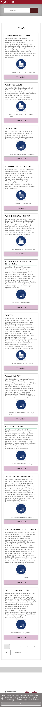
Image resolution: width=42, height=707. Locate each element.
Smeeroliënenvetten (11, 92)
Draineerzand (9, 52)
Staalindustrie (9, 326)
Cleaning (27, 92)
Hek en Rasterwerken (12, 341)
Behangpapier (25, 228)
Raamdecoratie (10, 339)
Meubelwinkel (25, 551)
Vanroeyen (28, 230)
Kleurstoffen (27, 223)
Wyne (23, 555)
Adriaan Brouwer (23, 390)
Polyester (15, 381)
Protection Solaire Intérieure (23, 185)
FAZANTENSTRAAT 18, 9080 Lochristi (22, 303)
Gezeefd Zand (29, 55)
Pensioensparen (22, 272)
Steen (20, 379)
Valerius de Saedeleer (25, 394)
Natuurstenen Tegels (23, 614)
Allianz (31, 496)
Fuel (15, 90)
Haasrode (8, 42)
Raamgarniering (10, 230)
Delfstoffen (8, 133)
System (7, 94)
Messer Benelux (10, 445)
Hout (6, 131)
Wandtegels (30, 603)
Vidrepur (25, 606)
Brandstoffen (21, 133)
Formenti (18, 547)
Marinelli (17, 553)
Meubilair (19, 542)
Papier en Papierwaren (26, 177)
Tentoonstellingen (11, 383)
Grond (26, 40)
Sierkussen (8, 232)
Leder (23, 536)
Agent (30, 432)
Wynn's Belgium (13, 85)
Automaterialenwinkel (26, 99)
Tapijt (24, 173)
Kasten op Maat (29, 546)
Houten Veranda (26, 553)
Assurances (8, 271)
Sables (7, 46)
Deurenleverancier (27, 348)
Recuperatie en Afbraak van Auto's (16, 186)
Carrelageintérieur (23, 610)
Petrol (28, 94)
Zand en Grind (20, 42)
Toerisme (31, 379)
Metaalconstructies (11, 328)
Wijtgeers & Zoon (14, 427)
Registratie (21, 434)
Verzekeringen (26, 267)
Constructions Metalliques (18, 344)
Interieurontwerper (11, 170)
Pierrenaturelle (22, 601)
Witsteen (8, 603)
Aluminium (30, 329)
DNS (6, 437)
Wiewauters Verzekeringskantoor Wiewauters (16, 501)
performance (14, 94)
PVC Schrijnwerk (26, 346)
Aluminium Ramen (21, 333)
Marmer (25, 379)
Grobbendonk (9, 282)
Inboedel (24, 276)
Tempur (16, 546)
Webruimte (29, 435)
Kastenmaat (31, 542)
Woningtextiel (22, 170)
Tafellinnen (8, 183)
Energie (25, 38)
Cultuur (11, 379)
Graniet (22, 595)
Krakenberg (9, 50)
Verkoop (8, 223)
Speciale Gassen (19, 443)
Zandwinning (22, 46)
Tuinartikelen (27, 534)
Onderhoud (30, 170)
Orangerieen (29, 555)
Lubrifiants (26, 95)
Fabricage (13, 593)
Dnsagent (27, 437)
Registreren (29, 434)
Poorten (30, 322)
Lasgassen (15, 439)
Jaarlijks (10, 392)
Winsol (9, 315)
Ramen (17, 326)
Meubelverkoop (19, 562)
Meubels (20, 533)
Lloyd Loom (24, 183)
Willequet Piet (13, 376)
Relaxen (13, 544)
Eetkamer (24, 547)
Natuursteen (9, 599)
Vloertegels (31, 601)
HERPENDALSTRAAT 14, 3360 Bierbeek (22, 72)
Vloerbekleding (10, 181)
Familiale (8, 491)
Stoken (14, 135)
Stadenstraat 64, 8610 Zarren (23, 578)
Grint (20, 44)
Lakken (33, 599)
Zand (13, 42)
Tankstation (20, 437)
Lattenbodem (9, 546)
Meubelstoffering (10, 175)
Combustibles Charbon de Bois (19, 449)
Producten (21, 90)
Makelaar (26, 483)
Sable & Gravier (19, 52)
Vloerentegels (17, 606)
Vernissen (23, 599)
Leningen (19, 269)
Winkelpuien (19, 339)
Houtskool (22, 137)
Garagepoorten (26, 331)
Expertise (8, 272)
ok (21, 704)
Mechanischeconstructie (23, 324)
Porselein (8, 381)
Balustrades (9, 337)
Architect (26, 533)
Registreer (8, 439)
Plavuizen (23, 603)
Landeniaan (25, 50)
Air (31, 92)
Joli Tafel (8, 561)
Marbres (20, 604)
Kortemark (8, 551)
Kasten (31, 540)
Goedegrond (17, 50)
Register (14, 434)
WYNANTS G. (11, 128)
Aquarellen (8, 386)
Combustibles (21, 435)
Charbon (8, 435)
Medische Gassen (29, 443)
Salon (24, 542)
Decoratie (15, 171)
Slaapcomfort (15, 540)
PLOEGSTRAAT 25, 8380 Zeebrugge (22, 464)
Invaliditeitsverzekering (25, 278)
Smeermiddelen (30, 90)
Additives (33, 94)
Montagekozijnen (19, 335)
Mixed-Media (18, 392)
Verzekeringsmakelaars (22, 479)
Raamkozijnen (9, 333)
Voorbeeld (21, 77)
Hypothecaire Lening (12, 287)
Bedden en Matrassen (12, 557)
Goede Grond (9, 55)
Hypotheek (30, 487)
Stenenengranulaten (11, 44)
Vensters (16, 337)
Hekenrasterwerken (21, 318)
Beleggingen (17, 267)
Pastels (27, 386)
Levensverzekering (11, 278)
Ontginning (9, 48)
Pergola (7, 544)
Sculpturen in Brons (11, 394)
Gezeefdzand (29, 48)
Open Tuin (26, 392)
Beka (21, 546)
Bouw (7, 553)
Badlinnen (16, 183)
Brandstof (29, 133)
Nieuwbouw (9, 335)
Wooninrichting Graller (18, 167)
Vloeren (18, 173)
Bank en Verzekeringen (24, 286)
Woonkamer (16, 551)
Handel (7, 593)
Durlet (33, 551)
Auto (6, 267)
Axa (35, 494)
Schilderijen (31, 383)
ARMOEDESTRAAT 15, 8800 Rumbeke (22, 633)
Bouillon (25, 44)
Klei (30, 44)
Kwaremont (8, 388)
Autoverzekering (10, 274)
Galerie (16, 385)
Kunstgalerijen (22, 383)
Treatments (26, 97)
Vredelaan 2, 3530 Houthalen (23, 203)
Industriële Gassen (22, 445)
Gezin (19, 276)
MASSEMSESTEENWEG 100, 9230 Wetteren (23, 154)
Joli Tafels (15, 561)
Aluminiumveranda (15, 549)
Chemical (22, 94)
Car (22, 92)
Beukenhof (25, 396)
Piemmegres (9, 608)
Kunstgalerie (9, 385)
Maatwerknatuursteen (12, 612)
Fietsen (30, 494)
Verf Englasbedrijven (17, 221)
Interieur (18, 181)
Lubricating (18, 97)
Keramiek (16, 386)
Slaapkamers (24, 540)
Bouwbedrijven (26, 271)
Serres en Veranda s (11, 559)
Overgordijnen (15, 179)
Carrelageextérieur (11, 610)
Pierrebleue (14, 601)
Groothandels (21, 593)
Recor (7, 549)
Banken (11, 479)
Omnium (8, 496)
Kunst (16, 379)
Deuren (30, 318)
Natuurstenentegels (11, 604)
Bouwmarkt (13, 46)
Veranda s (21, 559)
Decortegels (15, 603)
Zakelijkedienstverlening (13, 536)
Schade (7, 280)
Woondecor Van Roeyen (17, 216)
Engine (19, 95)
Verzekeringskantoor (17, 496)
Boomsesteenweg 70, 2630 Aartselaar (22, 363)
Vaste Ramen (17, 343)
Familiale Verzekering (27, 498)
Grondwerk (19, 40)
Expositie (22, 385)
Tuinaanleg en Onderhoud (26, 328)
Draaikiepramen (30, 335)
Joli (27, 549)
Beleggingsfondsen (22, 280)
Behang (24, 181)
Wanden (14, 227)
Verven (7, 179)
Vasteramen (22, 337)
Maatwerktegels (25, 612)
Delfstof (21, 48)
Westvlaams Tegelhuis (17, 590)
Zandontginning (19, 55)
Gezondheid (9, 481)
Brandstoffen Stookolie (12, 139)
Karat (24, 549)
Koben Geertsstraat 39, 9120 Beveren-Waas (23, 249)
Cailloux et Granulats (19, 53)
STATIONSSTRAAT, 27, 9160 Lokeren (22, 517)
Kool (14, 133)
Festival (22, 386)
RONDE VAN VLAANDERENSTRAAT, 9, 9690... (21, 413)
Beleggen (26, 269)
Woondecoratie (10, 228)
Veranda (28, 536)
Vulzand (16, 48)
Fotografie (21, 381)
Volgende (17, 652)
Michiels (30, 388)
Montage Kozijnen (25, 341)
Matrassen (27, 538)
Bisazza (26, 604)
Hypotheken (17, 271)
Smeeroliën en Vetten (12, 99)
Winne (12, 553)
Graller (14, 188)
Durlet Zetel (31, 561)
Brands (22, 485)
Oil (20, 92)
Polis (26, 496)
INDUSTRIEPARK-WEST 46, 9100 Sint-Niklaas (21, 115)
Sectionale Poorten (30, 339)
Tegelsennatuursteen (20, 608)
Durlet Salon (9, 562)
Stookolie (8, 135)
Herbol (18, 228)
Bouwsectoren (9, 57)
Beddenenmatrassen (17, 538)
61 (7, 652)
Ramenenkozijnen (18, 322)
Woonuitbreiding (10, 555)
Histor (32, 228)
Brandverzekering (11, 276)
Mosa (31, 604)
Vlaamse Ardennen (11, 390)
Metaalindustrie (10, 324)
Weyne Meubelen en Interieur (21, 529)
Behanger (8, 227)
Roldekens (17, 346)
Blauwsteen (17, 388)
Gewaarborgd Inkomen (22, 282)
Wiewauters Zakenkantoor (19, 476)
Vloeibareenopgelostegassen (14, 432)
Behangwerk (30, 225)
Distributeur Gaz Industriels (20, 441)
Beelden (28, 385)
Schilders (29, 173)
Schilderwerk (29, 221)
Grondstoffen (9, 38)
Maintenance (9, 90)
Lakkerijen (21, 227)
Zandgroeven (31, 53)
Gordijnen (8, 171)
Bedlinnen (30, 181)
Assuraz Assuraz (18, 284)
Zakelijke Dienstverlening (27, 557)
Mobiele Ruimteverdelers (13, 348)
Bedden (7, 540)
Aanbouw (31, 547)
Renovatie (16, 329)
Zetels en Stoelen (30, 559)
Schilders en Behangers (12, 234)
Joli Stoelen (22, 561)
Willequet (18, 396)
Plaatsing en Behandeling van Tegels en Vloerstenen (20, 615)
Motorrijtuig (32, 276)
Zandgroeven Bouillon (17, 35)
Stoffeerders (20, 175)
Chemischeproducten (12, 177)
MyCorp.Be (8, 2)
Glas (15, 38)
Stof (34, 534)
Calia (31, 549)
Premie (12, 280)
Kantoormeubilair (22, 544)
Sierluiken (8, 331)
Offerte (14, 272)
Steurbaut (25, 398)
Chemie (20, 38)
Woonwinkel (9, 185)
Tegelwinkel (19, 618)
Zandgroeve (31, 46)
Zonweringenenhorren (12, 320)
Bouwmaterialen (10, 40)
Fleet (15, 95)
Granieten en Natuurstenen (13, 597)
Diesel (31, 88)
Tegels (28, 599)
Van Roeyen (31, 232)
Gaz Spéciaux (23, 439)
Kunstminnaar (9, 396)
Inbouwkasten (9, 547)
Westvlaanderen (10, 542)
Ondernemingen (10, 269)
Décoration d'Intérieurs (20, 232)
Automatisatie (16, 331)
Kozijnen (23, 326)
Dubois (13, 435)
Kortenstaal (17, 398)
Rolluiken (23, 329)
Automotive (9, 95)
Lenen (19, 274)
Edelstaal (24, 388)
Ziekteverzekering (27, 274)
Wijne (19, 555)
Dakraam (30, 333)
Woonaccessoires (16, 223)
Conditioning (9, 97)
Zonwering (23, 179)
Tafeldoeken (20, 230)
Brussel (31, 40)
